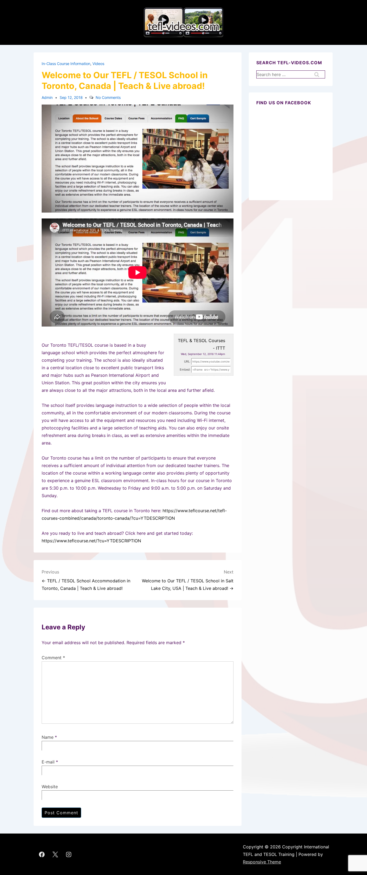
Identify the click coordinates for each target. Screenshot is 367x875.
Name (47, 737)
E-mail (48, 762)
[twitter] (55, 854)
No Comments (108, 97)
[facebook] (42, 854)
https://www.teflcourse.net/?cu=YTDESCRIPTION (91, 540)
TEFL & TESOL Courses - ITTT (201, 344)
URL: (187, 361)
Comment (53, 657)
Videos (98, 63)
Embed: (185, 369)
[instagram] (69, 854)
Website (50, 786)
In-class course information (66, 63)
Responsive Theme (262, 862)
